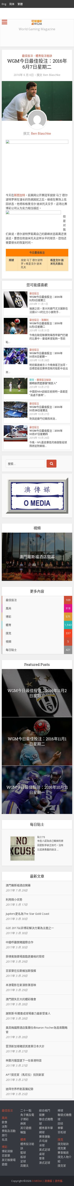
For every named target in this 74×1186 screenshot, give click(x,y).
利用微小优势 (14, 899)
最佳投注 (27, 56)
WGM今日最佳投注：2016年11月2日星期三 (46, 298)
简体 (11, 4)
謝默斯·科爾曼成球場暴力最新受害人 (28, 1013)
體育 (31, 380)
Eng (4, 4)
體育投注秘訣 (44, 56)
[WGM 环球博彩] (37, 21)
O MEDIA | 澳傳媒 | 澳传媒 (47, 1181)
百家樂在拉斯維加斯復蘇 (21, 970)
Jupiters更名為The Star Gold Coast (27, 914)
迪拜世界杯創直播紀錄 (19, 1089)
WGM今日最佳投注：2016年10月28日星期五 (46, 408)
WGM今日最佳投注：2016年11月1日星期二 (46, 324)
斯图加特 (19, 195)
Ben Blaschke (51, 75)
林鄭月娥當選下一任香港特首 (24, 1060)
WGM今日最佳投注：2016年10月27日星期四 (46, 432)
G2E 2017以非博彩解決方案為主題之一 (30, 928)
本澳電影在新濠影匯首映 (21, 985)
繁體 (20, 4)
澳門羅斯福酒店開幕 (37, 556)
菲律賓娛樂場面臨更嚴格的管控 (25, 956)
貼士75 (41, 837)
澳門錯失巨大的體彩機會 (21, 999)
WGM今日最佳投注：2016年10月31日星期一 (46, 354)
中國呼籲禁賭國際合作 (19, 942)
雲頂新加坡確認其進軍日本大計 (25, 1046)
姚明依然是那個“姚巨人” (43, 383)
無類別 (45, 320)
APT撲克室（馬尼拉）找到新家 (25, 1074)
